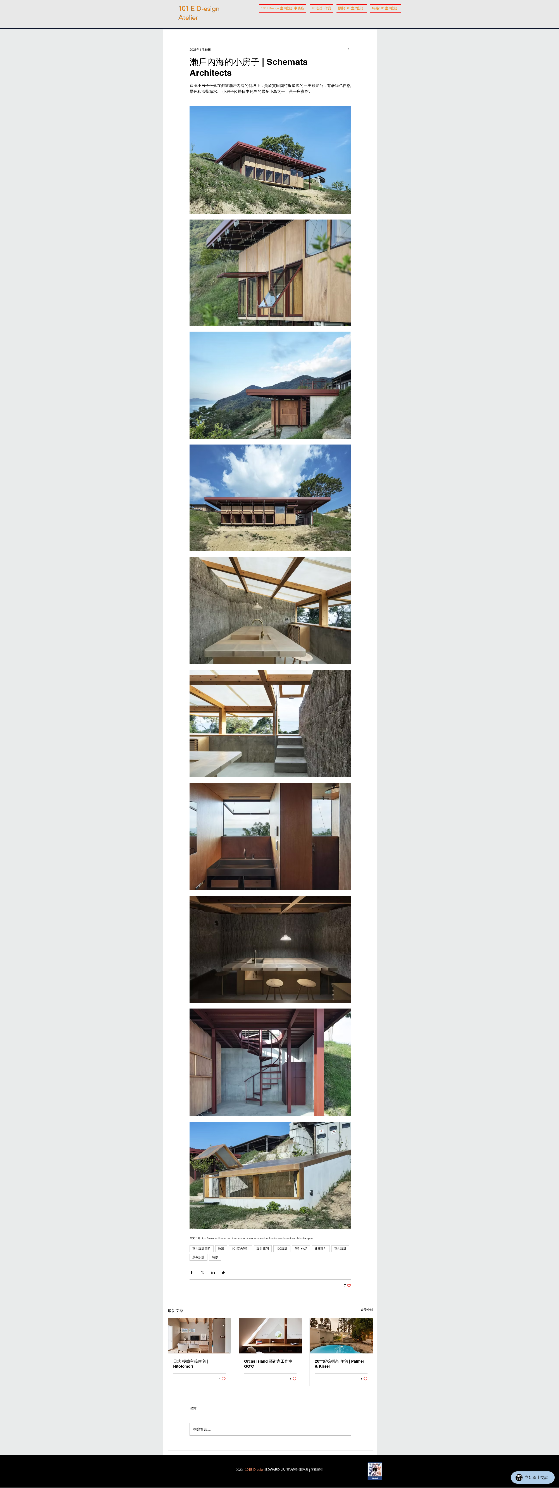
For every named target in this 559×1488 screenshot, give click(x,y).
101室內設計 (240, 1249)
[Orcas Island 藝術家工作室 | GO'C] (270, 1335)
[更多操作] (348, 49)
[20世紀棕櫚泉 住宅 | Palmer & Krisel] (341, 1335)
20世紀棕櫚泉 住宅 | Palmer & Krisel (339, 1364)
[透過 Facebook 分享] (192, 1272)
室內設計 (340, 1249)
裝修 (215, 1257)
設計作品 (301, 1249)
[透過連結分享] (224, 1272)
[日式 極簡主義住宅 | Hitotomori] (199, 1335)
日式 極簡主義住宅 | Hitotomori (190, 1364)
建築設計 (321, 1249)
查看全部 (367, 1310)
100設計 (282, 1249)
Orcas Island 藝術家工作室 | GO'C (269, 1364)
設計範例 (263, 1249)
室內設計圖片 (201, 1249)
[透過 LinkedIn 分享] (213, 1272)
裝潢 (221, 1249)
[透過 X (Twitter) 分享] (202, 1272)
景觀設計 (198, 1257)
